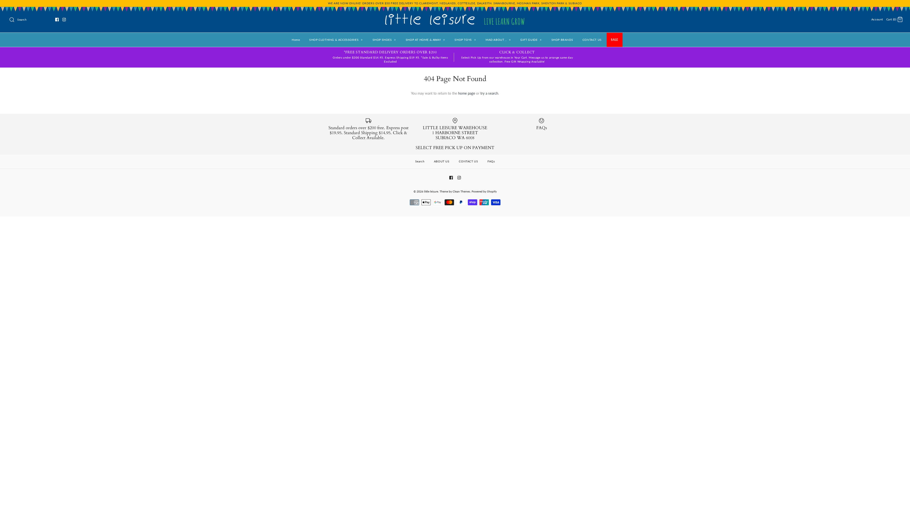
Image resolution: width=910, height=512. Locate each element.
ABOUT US (442, 161)
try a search (489, 93)
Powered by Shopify (484, 191)
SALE (614, 39)
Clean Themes (461, 191)
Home (296, 39)
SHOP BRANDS (562, 39)
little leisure (431, 191)
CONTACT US (592, 39)
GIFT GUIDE (530, 39)
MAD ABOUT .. (498, 39)
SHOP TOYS (465, 39)
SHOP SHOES (384, 39)
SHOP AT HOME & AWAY (425, 39)
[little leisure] (455, 14)
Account (877, 19)
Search (420, 161)
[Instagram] (64, 19)
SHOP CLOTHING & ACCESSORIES (336, 39)
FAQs (491, 161)
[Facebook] (57, 19)
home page (466, 93)
